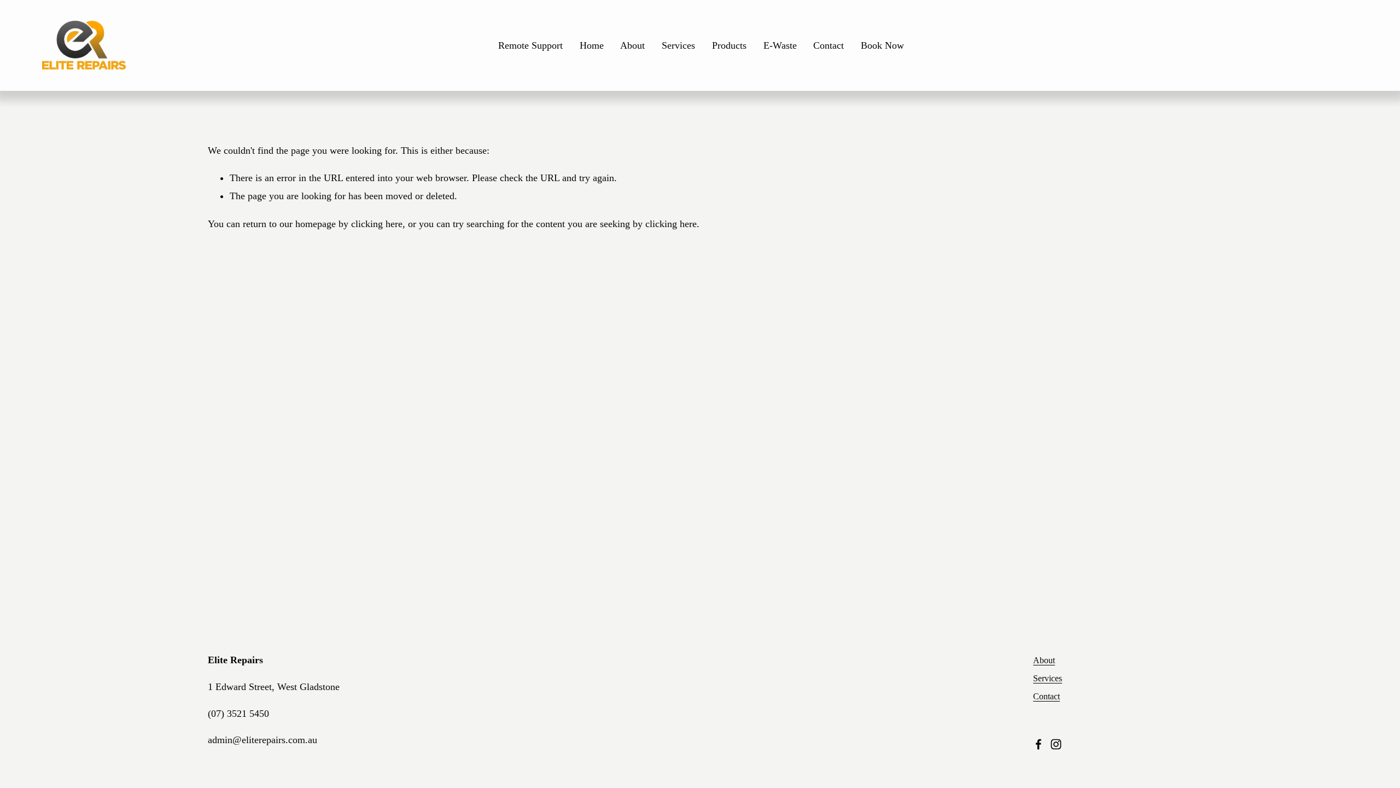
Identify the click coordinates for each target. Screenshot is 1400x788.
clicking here (376, 223)
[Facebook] (1038, 744)
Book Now (882, 45)
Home (592, 45)
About (632, 45)
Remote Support (530, 45)
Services (678, 45)
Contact (828, 45)
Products (729, 45)
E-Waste (780, 45)
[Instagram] (1056, 744)
